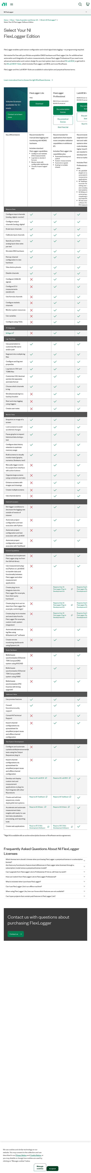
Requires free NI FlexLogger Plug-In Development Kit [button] (59, 589)
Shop (12, 20)
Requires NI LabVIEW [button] (37, 778)
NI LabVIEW (69, 61)
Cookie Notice (35, 1155)
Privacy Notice (21, 1155)
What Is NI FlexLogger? (48, 20)
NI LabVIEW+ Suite (14, 64)
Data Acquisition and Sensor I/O (27, 20)
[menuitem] (80, 4)
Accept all (52, 1168)
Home (6, 20)
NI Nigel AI (9, 333)
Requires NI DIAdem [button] (36, 807)
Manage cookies (40, 1167)
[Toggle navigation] (14, 4)
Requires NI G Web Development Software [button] (37, 827)
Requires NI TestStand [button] (37, 797)
